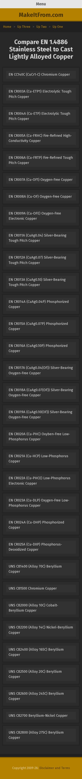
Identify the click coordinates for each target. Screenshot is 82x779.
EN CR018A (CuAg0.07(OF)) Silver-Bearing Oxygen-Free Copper (41, 392)
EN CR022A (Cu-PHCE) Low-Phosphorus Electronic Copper (39, 480)
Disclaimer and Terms (54, 768)
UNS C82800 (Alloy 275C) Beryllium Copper (36, 735)
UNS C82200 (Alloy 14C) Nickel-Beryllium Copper (41, 630)
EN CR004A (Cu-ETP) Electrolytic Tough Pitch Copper (39, 116)
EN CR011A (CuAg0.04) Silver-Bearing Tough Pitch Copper (37, 238)
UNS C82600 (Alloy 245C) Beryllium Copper (36, 696)
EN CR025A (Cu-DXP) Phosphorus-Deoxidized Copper (35, 547)
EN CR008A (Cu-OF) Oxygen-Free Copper (40, 196)
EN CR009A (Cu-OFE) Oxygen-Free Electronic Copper (35, 216)
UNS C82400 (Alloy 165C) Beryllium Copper (36, 652)
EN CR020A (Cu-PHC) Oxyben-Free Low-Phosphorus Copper (39, 436)
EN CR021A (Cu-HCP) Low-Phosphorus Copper (38, 458)
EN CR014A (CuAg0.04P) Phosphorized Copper (39, 304)
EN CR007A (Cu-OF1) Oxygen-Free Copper (40, 180)
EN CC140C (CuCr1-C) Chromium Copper (39, 74)
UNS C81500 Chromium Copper (33, 588)
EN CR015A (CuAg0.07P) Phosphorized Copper (38, 326)
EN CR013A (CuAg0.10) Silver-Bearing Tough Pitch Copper (37, 282)
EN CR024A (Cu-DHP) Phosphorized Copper (36, 525)
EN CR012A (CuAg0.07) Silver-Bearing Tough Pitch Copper (37, 260)
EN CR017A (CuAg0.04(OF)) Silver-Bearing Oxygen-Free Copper (41, 370)
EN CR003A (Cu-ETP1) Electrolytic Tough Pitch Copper (40, 94)
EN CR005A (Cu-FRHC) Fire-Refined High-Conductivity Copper (40, 138)
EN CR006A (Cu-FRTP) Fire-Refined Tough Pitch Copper (41, 160)
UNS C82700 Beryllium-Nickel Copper (38, 715)
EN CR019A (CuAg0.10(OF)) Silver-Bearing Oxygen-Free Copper (40, 414)
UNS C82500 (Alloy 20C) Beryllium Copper (35, 674)
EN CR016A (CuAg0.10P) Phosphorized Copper (38, 348)
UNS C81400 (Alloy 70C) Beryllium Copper (35, 569)
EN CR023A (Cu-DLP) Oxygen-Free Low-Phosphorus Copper (39, 503)
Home (7, 27)
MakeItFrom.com (41, 14)
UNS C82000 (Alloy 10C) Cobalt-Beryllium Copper (33, 608)
